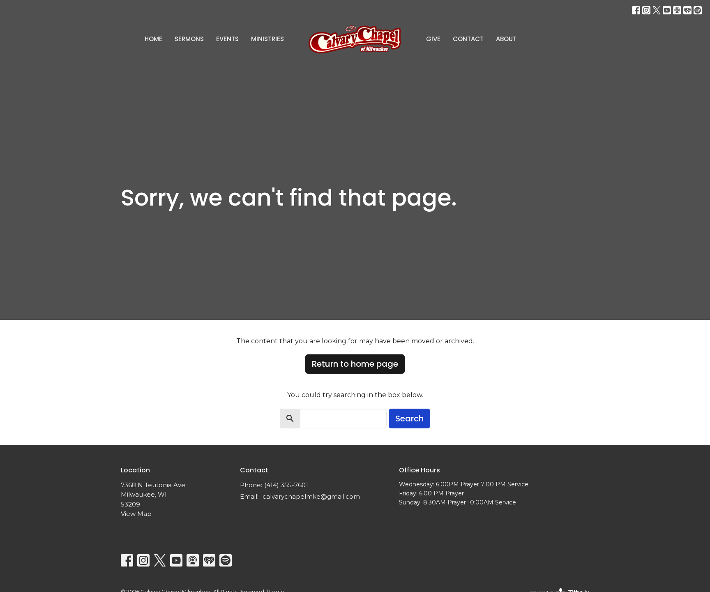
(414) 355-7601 (286, 485)
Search (409, 418)
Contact (468, 39)
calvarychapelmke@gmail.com (311, 496)
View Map (136, 514)
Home (153, 39)
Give (433, 39)
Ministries (267, 39)
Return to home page (355, 364)
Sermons (189, 39)
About (506, 39)
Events (227, 39)
